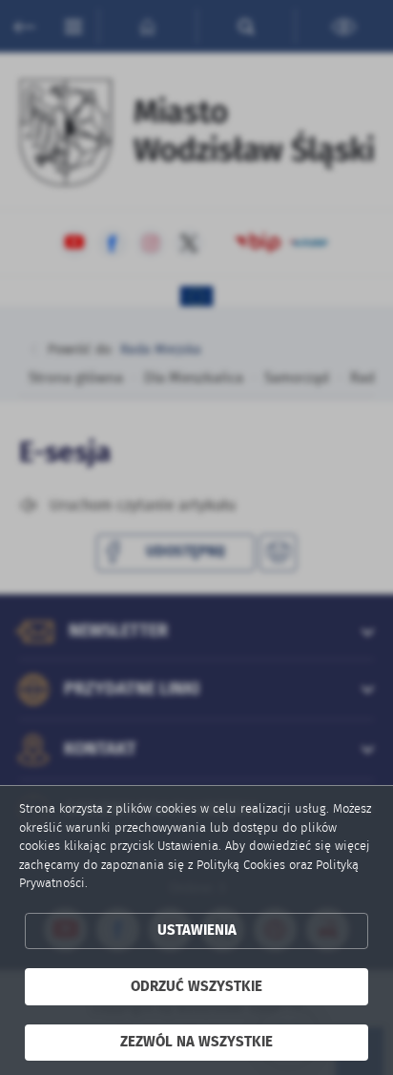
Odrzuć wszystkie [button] (196, 987)
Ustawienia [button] (197, 930)
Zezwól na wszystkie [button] (196, 1042)
